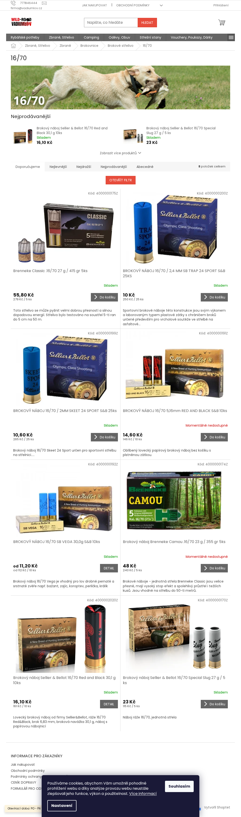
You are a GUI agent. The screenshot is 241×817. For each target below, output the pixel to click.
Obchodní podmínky (132, 5)
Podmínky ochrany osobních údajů (39, 776)
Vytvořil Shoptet (217, 807)
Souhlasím (179, 786)
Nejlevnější (58, 166)
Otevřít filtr (120, 180)
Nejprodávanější (114, 166)
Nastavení (61, 805)
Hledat (147, 22)
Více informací (143, 793)
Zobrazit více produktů (118, 153)
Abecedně (145, 166)
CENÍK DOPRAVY (23, 782)
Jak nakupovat (94, 5)
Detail (109, 568)
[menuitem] (25, 37)
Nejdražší (83, 166)
